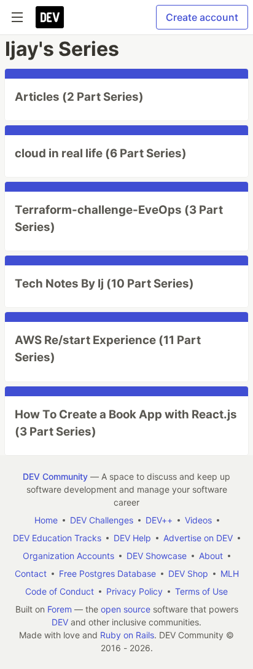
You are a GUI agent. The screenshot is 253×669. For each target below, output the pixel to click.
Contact (31, 573)
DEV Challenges (101, 520)
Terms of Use (201, 591)
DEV (60, 622)
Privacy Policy (134, 591)
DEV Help (132, 538)
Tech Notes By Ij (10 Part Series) (104, 283)
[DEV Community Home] (49, 17)
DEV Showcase (156, 555)
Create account (202, 17)
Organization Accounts (68, 555)
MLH (229, 573)
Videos (198, 520)
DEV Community (55, 476)
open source (125, 609)
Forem (59, 609)
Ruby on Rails (127, 635)
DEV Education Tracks (57, 538)
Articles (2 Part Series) (79, 97)
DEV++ (159, 520)
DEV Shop (188, 573)
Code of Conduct (59, 591)
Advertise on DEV (198, 538)
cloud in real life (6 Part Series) (101, 153)
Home (46, 520)
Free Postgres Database (107, 573)
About (211, 555)
